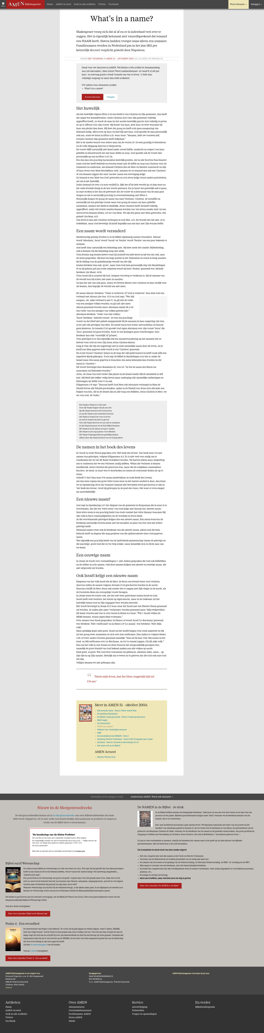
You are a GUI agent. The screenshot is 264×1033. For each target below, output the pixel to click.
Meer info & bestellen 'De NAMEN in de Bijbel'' (159, 886)
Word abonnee (237, 4)
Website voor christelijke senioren (112, 730)
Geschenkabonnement (80, 1010)
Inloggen (255, 4)
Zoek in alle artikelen (84, 4)
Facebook (113, 4)
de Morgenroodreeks (63, 816)
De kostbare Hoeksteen (107, 714)
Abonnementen (77, 1007)
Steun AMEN (75, 1017)
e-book (33, 951)
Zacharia (118, 742)
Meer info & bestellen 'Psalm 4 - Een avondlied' (27, 958)
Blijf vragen (102, 720)
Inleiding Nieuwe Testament (125, 739)
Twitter (102, 4)
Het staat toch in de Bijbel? (108, 746)
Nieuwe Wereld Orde (106, 757)
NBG (99, 733)
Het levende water (117, 711)
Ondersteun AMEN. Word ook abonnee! (151, 797)
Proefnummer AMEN (80, 1014)
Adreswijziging (139, 1007)
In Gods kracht (103, 723)
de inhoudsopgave (39, 945)
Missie (72, 1021)
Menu (3, 6)
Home (50, 4)
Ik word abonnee (92, 97)
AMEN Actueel (63, 4)
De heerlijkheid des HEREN (113, 736)
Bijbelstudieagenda (205, 1007)
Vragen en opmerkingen (144, 1014)
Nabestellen (138, 1010)
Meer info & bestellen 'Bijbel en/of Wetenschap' (27, 914)
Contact (9, 988)
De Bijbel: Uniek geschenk (121, 717)
